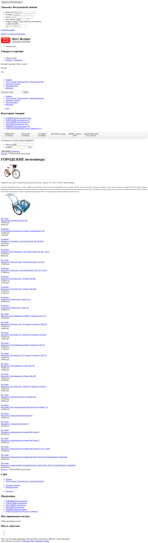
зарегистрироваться (17, 34)
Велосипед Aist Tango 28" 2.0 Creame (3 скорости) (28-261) (24, 324)
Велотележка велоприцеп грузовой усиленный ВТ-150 (22, 231)
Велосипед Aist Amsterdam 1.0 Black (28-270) (18, 376)
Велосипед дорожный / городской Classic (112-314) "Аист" (24, 270)
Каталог (4, 154)
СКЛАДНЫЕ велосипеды (42, 134)
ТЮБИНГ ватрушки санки (74, 134)
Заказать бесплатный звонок (12, 2)
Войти (3, 34)
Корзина (9, 60)
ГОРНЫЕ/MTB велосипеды (9, 134)
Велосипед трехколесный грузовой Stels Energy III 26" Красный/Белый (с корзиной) (34, 457)
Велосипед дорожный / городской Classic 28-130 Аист (22, 241)
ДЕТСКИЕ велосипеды (58, 134)
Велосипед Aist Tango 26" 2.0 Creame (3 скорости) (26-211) (24, 355)
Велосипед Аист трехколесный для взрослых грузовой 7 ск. (24, 407)
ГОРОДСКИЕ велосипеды (25, 134)
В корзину (5, 229)
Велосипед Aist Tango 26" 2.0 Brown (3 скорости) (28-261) (23, 335)
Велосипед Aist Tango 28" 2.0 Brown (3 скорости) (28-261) (23, 386)
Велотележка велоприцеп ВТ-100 (14, 220)
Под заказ (5, 218)
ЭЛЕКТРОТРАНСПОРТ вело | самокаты (91, 134)
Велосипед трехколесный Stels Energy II (16, 415)
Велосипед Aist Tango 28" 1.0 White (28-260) (18, 279)
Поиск (26, 92)
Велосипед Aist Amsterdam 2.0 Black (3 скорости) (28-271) (23, 316)
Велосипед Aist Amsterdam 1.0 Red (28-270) (18, 366)
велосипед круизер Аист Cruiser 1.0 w (16, 299)
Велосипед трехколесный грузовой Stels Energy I (20, 432)
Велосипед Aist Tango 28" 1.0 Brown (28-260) (18, 289)
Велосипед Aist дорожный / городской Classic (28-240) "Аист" (25, 252)
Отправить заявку (8, 30)
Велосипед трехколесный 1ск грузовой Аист (18, 397)
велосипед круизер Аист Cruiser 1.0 (15, 308)
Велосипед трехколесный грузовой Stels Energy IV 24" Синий (25, 449)
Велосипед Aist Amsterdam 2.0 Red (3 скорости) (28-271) (23, 345)
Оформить (18, 60)
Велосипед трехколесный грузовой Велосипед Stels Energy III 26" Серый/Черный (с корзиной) (38, 465)
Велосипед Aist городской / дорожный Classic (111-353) (22, 262)
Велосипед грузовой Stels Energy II (14, 424)
